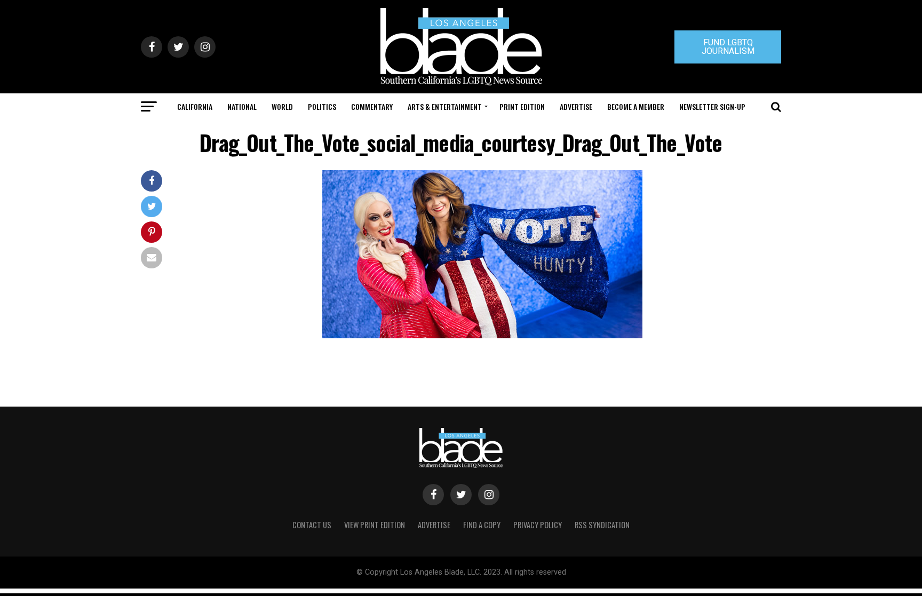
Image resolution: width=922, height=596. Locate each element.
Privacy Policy (537, 524)
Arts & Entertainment (445, 106)
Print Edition (522, 106)
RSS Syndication (602, 524)
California (194, 106)
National (242, 106)
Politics (322, 106)
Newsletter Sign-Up (712, 106)
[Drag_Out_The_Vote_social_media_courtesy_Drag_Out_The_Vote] (482, 335)
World (282, 106)
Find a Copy (481, 524)
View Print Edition (374, 524)
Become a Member (635, 106)
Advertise (576, 106)
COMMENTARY (372, 106)
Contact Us (311, 524)
